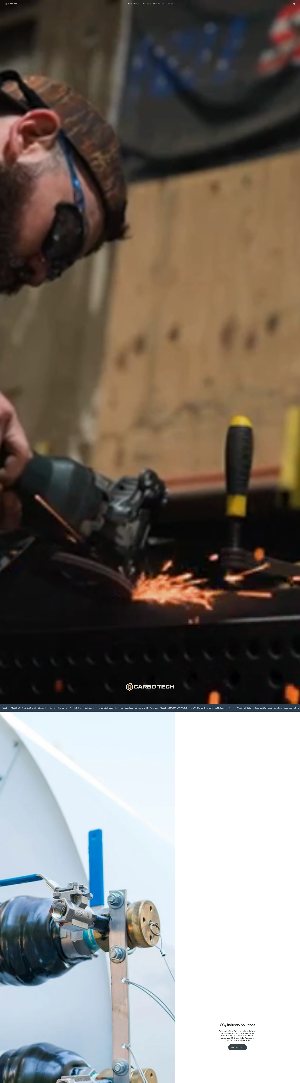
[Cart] (293, 3)
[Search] (283, 3)
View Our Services (237, 1047)
